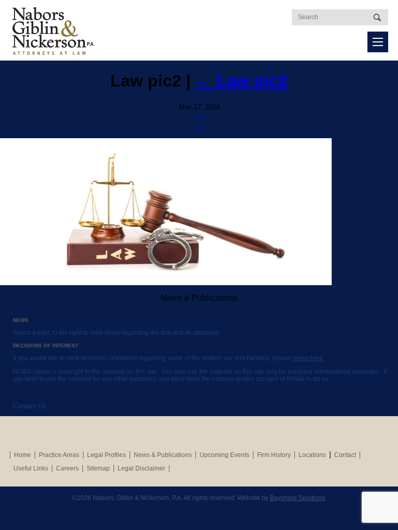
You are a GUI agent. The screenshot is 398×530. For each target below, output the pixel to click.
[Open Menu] (377, 42)
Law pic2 (241, 80)
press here (308, 358)
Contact (345, 455)
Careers (67, 468)
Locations (312, 455)
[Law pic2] (199, 211)
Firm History (274, 455)
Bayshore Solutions (297, 498)
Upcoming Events (224, 455)
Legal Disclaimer (141, 468)
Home (22, 455)
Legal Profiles (106, 455)
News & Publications (163, 455)
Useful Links (30, 468)
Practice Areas (59, 455)
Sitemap (98, 468)
